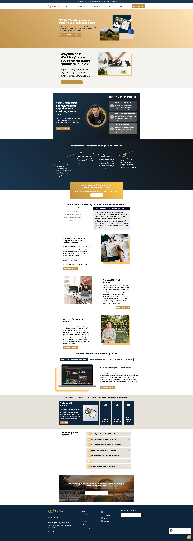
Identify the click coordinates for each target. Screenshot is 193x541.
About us (84, 515)
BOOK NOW (114, 1)
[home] (54, 6)
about (122, 6)
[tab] (76, 208)
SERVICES (81, 6)
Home (68, 6)
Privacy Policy (86, 528)
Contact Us (85, 521)
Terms (84, 525)
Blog (110, 6)
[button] (82, 6)
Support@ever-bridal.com (56, 532)
